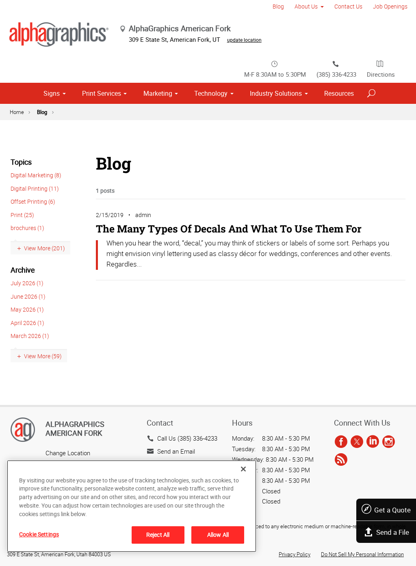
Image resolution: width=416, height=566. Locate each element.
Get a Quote (392, 509)
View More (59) (43, 356)
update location (244, 40)
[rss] (341, 460)
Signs (51, 93)
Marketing (157, 93)
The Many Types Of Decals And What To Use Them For (229, 228)
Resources (339, 93)
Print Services (101, 93)
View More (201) (44, 248)
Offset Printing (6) (33, 201)
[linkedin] (373, 442)
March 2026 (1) (30, 336)
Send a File (392, 532)
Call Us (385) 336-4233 (187, 438)
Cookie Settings (39, 534)
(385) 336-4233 (336, 74)
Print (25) (22, 215)
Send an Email (176, 451)
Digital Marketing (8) (36, 175)
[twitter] (357, 442)
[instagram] (388, 442)
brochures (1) (27, 228)
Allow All (218, 534)
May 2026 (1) (27, 309)
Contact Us (348, 6)
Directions (381, 74)
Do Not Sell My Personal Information (362, 554)
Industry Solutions (276, 93)
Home (17, 112)
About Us (306, 6)
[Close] (243, 469)
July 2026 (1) (27, 283)
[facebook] (341, 442)
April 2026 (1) (27, 323)
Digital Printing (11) (35, 188)
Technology (211, 93)
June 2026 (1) (28, 296)
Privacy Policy (294, 554)
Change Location (68, 453)
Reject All (157, 534)
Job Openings (390, 6)
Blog (278, 6)
